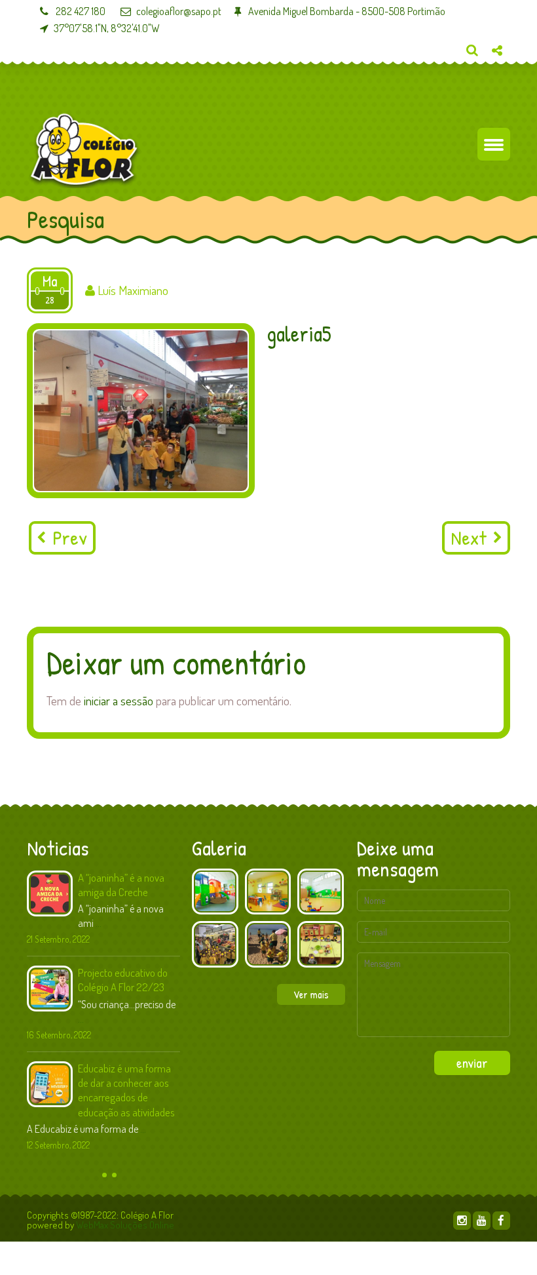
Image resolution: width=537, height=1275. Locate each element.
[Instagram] (462, 1220)
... (99, 923)
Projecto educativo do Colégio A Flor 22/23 (123, 980)
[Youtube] (482, 1220)
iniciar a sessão (118, 700)
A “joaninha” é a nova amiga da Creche (121, 885)
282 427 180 (79, 11)
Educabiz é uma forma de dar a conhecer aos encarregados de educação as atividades (126, 1089)
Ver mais (311, 994)
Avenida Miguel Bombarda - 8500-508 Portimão (345, 11)
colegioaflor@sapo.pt (178, 11)
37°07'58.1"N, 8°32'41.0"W (107, 28)
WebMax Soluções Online (125, 1225)
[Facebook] (501, 1220)
